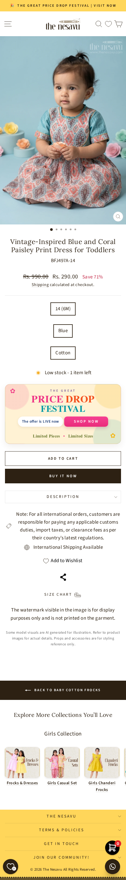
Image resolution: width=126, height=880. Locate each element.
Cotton (63, 352)
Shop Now (86, 421)
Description (63, 497)
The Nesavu (61, 816)
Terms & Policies (61, 830)
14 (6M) (63, 308)
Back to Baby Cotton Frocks (67, 690)
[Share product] (63, 577)
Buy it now (63, 476)
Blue (63, 330)
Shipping (40, 285)
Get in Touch (61, 844)
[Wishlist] (108, 23)
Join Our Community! (61, 857)
